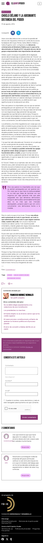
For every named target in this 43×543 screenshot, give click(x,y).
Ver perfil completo (17, 298)
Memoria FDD (7, 523)
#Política (6, 12)
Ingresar (40, 3)
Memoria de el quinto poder (28, 521)
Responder (25, 447)
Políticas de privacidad (22, 529)
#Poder (10, 275)
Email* (7, 391)
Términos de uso (7, 529)
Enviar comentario (29, 417)
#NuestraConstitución (9, 521)
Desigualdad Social (14, 278)
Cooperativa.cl (10, 270)
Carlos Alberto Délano (21, 275)
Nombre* (8, 381)
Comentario (9, 365)
